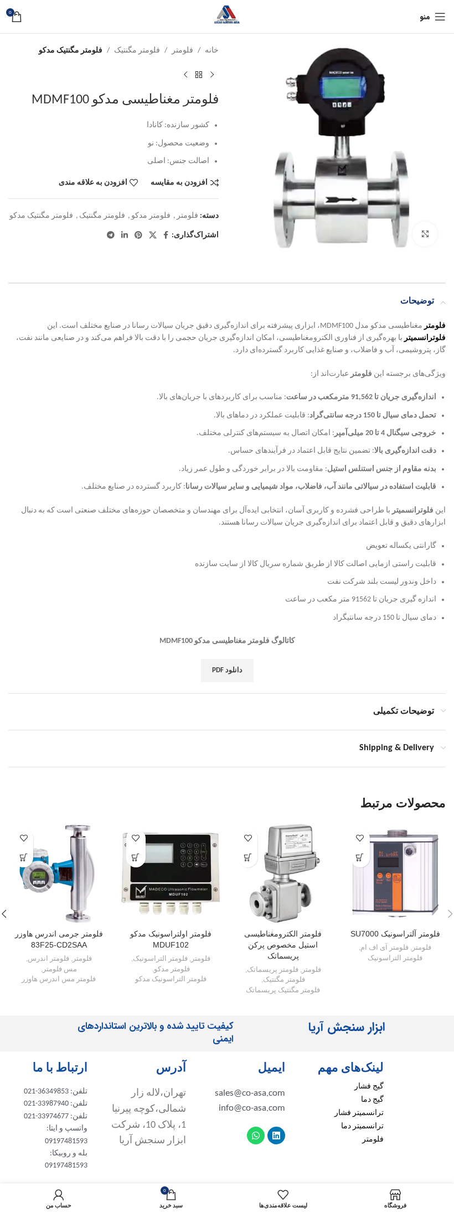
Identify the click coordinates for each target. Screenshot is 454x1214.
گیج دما (372, 1100)
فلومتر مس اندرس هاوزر (59, 979)
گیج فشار (369, 1086)
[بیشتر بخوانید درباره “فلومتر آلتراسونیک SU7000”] (360, 857)
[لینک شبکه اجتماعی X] (153, 236)
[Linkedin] (276, 1135)
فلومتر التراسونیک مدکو (171, 979)
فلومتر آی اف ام (384, 947)
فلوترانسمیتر (425, 338)
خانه (212, 50)
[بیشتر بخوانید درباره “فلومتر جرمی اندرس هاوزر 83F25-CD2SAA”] (23, 857)
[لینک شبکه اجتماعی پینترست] (138, 236)
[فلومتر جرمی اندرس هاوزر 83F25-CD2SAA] (59, 873)
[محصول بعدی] (185, 74)
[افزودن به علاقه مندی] (360, 838)
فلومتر (182, 50)
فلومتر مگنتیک (137, 50)
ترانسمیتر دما (362, 1126)
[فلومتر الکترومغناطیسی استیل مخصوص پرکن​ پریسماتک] (283, 873)
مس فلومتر (60, 969)
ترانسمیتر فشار (359, 1113)
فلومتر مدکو (151, 216)
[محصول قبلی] (212, 74)
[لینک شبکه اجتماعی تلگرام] (111, 236)
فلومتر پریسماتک (272, 970)
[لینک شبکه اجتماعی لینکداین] (124, 236)
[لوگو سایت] (227, 16)
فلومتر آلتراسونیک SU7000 (395, 933)
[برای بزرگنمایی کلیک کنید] (424, 234)
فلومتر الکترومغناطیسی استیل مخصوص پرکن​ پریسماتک (283, 944)
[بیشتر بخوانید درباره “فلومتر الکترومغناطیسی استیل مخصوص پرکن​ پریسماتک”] (247, 857)
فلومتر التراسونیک (395, 958)
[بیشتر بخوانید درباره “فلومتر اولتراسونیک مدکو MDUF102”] (136, 857)
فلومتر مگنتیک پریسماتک (283, 990)
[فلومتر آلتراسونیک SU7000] (395, 873)
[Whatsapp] (256, 1135)
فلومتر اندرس (48, 958)
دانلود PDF (227, 670)
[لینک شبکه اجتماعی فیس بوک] (166, 236)
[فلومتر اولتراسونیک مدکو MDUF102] (171, 873)
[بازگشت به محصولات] (198, 74)
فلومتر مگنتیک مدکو (70, 50)
